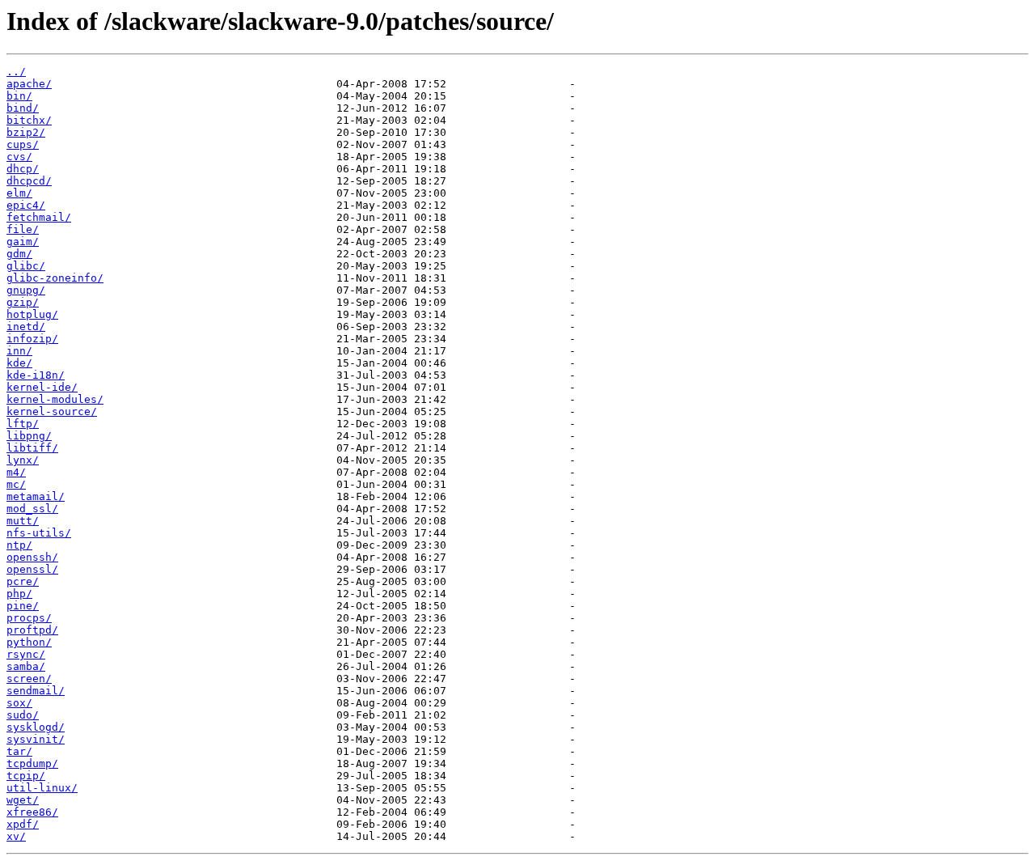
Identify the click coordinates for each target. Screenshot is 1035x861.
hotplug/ (32, 314)
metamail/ (35, 496)
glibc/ (25, 266)
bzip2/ (25, 132)
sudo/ (22, 715)
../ (16, 72)
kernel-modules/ (55, 399)
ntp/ (19, 545)
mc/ (16, 484)
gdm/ (19, 254)
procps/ (29, 618)
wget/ (22, 800)
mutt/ (22, 521)
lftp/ (22, 424)
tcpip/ (25, 776)
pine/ (22, 606)
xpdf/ (22, 824)
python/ (29, 642)
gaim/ (22, 241)
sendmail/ (35, 691)
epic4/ (25, 205)
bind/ (22, 108)
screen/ (29, 678)
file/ (22, 229)
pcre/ (22, 581)
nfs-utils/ (38, 533)
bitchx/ (29, 120)
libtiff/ (32, 448)
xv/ (16, 836)
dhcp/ (22, 169)
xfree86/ (32, 812)
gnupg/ (25, 290)
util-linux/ (42, 788)
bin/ (19, 96)
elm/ (19, 193)
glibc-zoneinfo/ (55, 278)
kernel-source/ (51, 411)
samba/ (25, 666)
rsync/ (25, 654)
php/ (19, 593)
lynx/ (22, 460)
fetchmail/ (38, 217)
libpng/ (29, 436)
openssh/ (32, 557)
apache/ (29, 84)
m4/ (16, 472)
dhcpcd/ (29, 181)
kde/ (19, 363)
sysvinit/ (35, 739)
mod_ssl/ (32, 509)
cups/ (22, 144)
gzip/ (22, 302)
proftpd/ (32, 630)
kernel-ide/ (42, 387)
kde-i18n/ (35, 375)
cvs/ (19, 157)
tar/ (19, 751)
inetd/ (25, 326)
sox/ (19, 703)
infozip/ (32, 339)
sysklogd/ (35, 727)
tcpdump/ (32, 763)
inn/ (19, 351)
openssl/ (32, 569)
